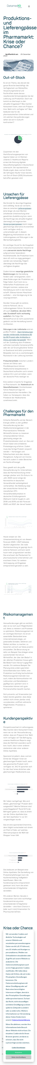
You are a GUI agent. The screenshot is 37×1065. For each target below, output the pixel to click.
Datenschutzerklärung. (21, 1020)
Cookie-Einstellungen (18, 1047)
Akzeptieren (18, 1052)
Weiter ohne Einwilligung (19, 1057)
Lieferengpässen (24, 208)
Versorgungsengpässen (12, 224)
